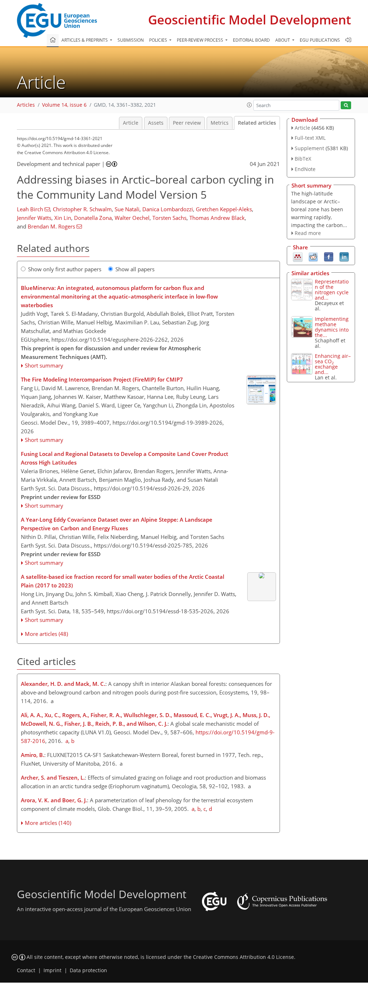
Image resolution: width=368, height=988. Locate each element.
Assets (156, 123)
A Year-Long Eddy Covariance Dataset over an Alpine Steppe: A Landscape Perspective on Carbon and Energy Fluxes (116, 524)
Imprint (52, 970)
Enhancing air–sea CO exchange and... (333, 363)
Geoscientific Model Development (249, 19)
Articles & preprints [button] (85, 40)
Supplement (309, 148)
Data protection (88, 970)
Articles (26, 105)
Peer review (187, 123)
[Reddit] (313, 256)
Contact (26, 970)
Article (130, 123)
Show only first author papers (64, 269)
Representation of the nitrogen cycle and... (332, 289)
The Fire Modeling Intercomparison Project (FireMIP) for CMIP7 (102, 379)
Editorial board (251, 40)
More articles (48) (46, 633)
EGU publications (320, 40)
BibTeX (303, 158)
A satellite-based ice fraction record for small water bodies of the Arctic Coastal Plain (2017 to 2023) (122, 581)
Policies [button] (158, 40)
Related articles (257, 123)
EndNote (305, 169)
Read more (308, 233)
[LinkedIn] (344, 256)
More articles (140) (48, 822)
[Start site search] (346, 105)
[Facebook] (329, 256)
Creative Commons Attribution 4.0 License (243, 957)
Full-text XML (310, 137)
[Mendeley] (298, 256)
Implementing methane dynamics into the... (332, 326)
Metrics (220, 123)
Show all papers (135, 269)
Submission (131, 40)
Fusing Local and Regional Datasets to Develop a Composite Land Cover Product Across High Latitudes (124, 458)
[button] (249, 105)
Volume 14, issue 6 (64, 105)
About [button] (283, 40)
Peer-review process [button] (200, 40)
